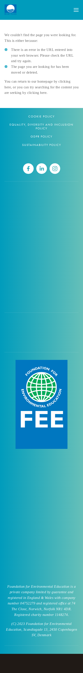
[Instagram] (55, 168)
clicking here (37, 93)
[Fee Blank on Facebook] (28, 168)
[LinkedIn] (41, 168)
